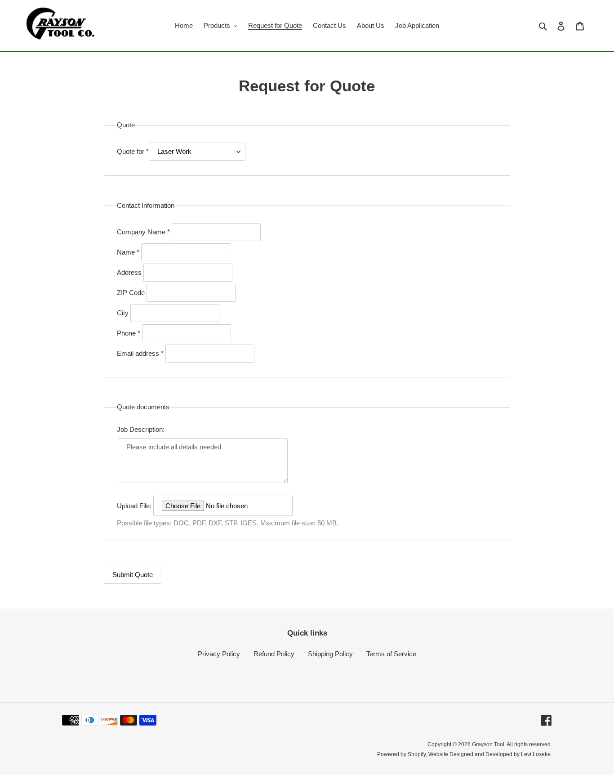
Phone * (129, 333)
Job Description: (141, 429)
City (123, 313)
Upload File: (135, 506)
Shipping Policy (330, 654)
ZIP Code (132, 292)
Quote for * (133, 151)
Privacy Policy (219, 654)
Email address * (141, 353)
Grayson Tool (488, 744)
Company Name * (144, 232)
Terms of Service (391, 654)
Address (130, 272)
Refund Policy (274, 654)
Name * (129, 252)
